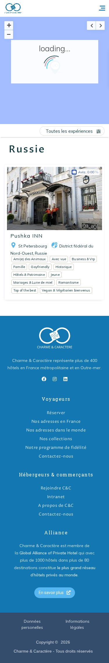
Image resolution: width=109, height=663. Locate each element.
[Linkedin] (65, 379)
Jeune (55, 275)
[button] (54, 592)
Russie (41, 253)
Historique (64, 267)
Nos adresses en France (56, 421)
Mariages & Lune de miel (33, 282)
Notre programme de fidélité (56, 447)
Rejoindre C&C (56, 488)
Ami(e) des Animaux (29, 259)
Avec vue (59, 259)
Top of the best (24, 290)
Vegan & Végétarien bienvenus (66, 290)
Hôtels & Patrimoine (29, 275)
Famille (19, 267)
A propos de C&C (56, 505)
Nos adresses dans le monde (56, 430)
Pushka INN (26, 235)
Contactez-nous (56, 456)
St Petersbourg (32, 246)
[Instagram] (54, 379)
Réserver (56, 413)
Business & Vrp (83, 259)
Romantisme (68, 282)
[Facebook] (44, 379)
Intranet (56, 497)
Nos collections (56, 439)
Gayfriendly (40, 267)
